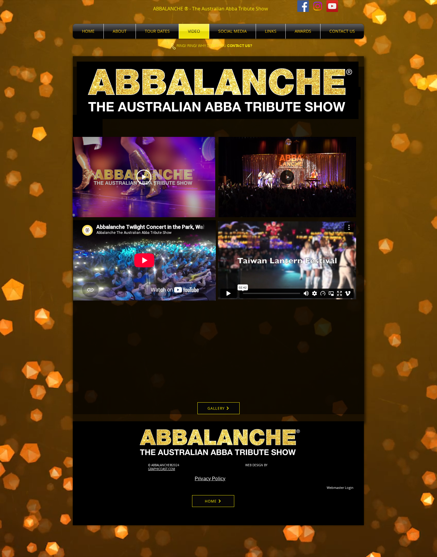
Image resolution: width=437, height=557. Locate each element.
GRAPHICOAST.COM (161, 469)
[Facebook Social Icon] (303, 6)
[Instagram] (317, 6)
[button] (348, 210)
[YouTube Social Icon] (332, 6)
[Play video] (143, 177)
